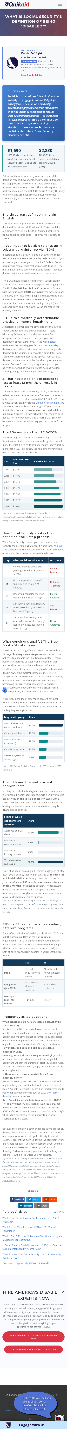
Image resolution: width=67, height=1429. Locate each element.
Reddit (52, 1199)
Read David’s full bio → (33, 75)
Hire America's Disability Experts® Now (33, 1337)
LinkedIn (28, 1205)
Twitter (36, 1199)
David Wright (31, 53)
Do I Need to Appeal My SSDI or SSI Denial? (25, 1263)
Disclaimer (8, 1411)
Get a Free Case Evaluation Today (33, 1349)
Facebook (19, 1199)
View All (60, 1211)
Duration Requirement (47, 402)
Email (44, 1205)
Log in (31, 1419)
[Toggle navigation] (60, 4)
